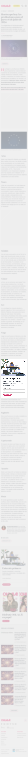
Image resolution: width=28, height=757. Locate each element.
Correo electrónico (7, 388)
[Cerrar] (24, 361)
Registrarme (7, 394)
